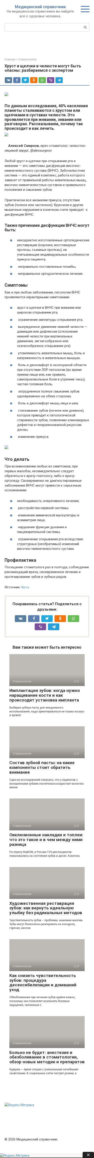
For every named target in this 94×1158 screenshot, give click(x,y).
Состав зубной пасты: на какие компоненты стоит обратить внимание (42, 767)
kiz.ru (25, 587)
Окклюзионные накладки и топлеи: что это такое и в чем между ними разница (46, 839)
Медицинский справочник (40, 6)
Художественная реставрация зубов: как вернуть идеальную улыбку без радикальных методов (45, 908)
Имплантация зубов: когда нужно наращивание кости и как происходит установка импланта (44, 695)
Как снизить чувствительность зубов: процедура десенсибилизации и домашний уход (42, 982)
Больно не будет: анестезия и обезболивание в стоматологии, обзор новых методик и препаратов (47, 1057)
